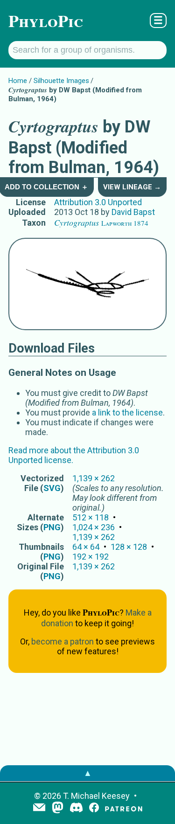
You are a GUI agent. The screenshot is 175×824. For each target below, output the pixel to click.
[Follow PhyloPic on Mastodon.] (57, 808)
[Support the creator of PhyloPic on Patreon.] (123, 808)
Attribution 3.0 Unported (98, 202)
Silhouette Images (61, 80)
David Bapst (133, 212)
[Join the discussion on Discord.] (76, 808)
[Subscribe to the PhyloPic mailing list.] (39, 808)
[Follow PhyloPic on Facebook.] (94, 808)
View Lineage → (132, 187)
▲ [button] (88, 773)
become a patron (62, 641)
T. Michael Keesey (96, 796)
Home (17, 80)
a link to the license (127, 412)
